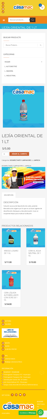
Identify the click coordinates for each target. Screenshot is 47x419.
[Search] (32, 20)
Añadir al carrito (19, 154)
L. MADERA (9, 71)
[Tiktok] (3, 12)
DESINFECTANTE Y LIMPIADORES (21, 160)
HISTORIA (7, 321)
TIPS (6, 356)
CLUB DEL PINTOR (10, 349)
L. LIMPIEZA (36, 160)
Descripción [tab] (8, 195)
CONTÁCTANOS (9, 359)
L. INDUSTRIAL (10, 75)
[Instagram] (3, 6)
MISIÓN (7, 343)
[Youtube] (3, 9)
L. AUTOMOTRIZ (11, 66)
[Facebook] (3, 3)
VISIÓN (6, 346)
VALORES (7, 324)
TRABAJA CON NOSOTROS (13, 362)
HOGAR (7, 62)
